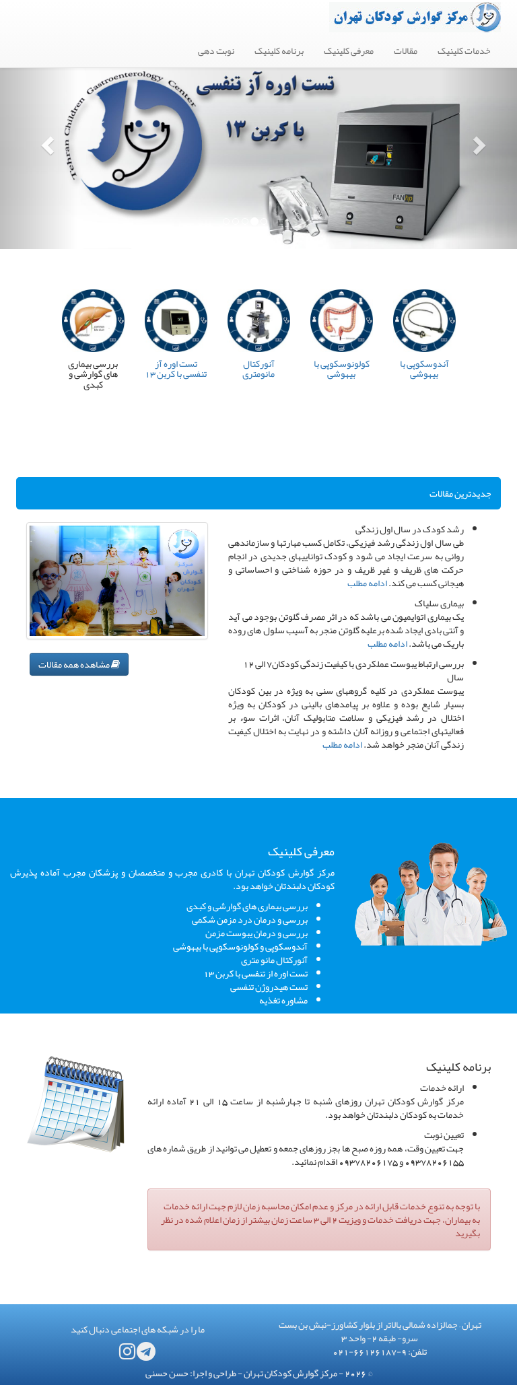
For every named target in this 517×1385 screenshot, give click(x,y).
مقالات (405, 50)
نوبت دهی (216, 50)
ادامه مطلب (367, 582)
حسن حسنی (166, 1372)
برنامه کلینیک (279, 50)
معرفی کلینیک (349, 50)
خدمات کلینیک (464, 50)
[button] (38, 141)
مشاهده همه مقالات (74, 664)
